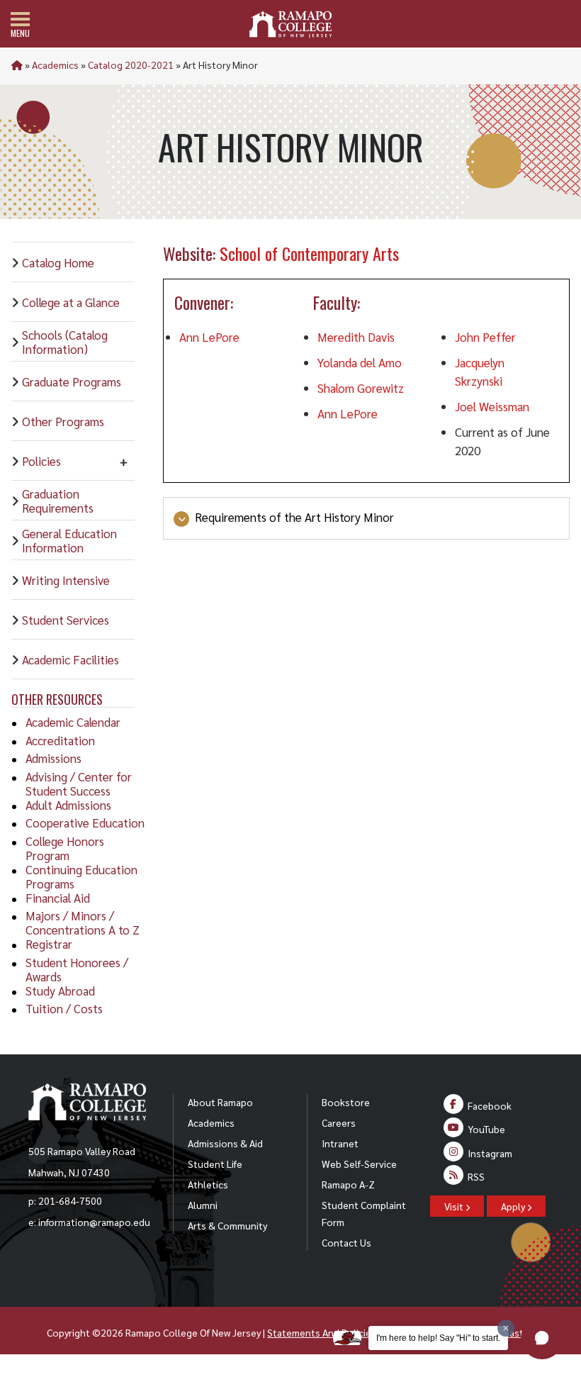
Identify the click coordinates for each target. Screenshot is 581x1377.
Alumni (203, 1204)
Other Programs (63, 421)
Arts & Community (227, 1225)
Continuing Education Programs (81, 876)
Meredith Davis (356, 337)
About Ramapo (220, 1102)
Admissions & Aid (225, 1143)
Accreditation (60, 740)
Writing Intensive (66, 580)
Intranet (340, 1143)
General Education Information (69, 540)
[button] (542, 1338)
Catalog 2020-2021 (131, 64)
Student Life (215, 1163)
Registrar (49, 944)
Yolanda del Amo (359, 362)
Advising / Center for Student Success (79, 783)
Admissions (53, 758)
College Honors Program (65, 848)
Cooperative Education (85, 822)
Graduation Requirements (58, 500)
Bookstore (346, 1102)
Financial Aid (58, 898)
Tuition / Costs (64, 1008)
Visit (455, 1206)
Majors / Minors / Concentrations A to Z (83, 922)
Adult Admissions (68, 805)
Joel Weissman (492, 406)
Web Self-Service (359, 1163)
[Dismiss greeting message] (505, 1328)
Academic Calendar (73, 722)
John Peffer (485, 337)
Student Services (65, 620)
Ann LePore (209, 337)
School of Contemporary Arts (309, 253)
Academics (55, 64)
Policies (41, 461)
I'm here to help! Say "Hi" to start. (438, 1338)
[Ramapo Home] (290, 24)
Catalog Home (58, 262)
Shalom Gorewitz (360, 388)
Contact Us (346, 1242)
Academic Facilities (70, 659)
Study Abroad (60, 990)
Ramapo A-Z (348, 1184)
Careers (339, 1122)
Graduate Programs (71, 381)
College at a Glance (71, 302)
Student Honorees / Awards (77, 969)
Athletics (208, 1184)
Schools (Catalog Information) (65, 342)
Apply (514, 1206)
